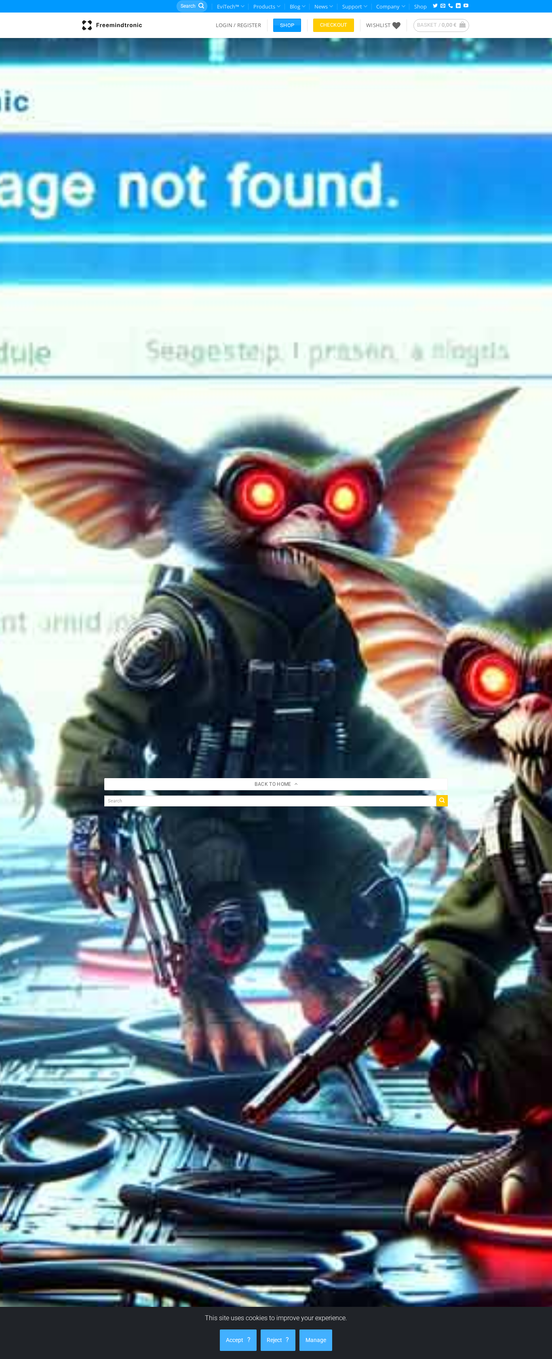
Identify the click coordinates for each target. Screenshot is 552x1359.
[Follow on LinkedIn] (458, 6)
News (321, 6)
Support (352, 6)
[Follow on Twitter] (435, 6)
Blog (295, 6)
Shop (420, 6)
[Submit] (201, 6)
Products (264, 6)
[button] (238, 25)
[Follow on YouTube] (466, 6)
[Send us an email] (442, 6)
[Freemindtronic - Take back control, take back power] (112, 25)
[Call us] (450, 6)
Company (388, 6)
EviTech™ (228, 6)
